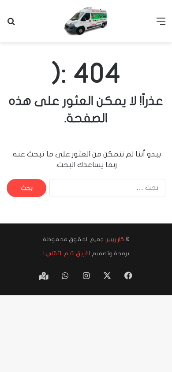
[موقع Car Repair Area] (86, 21)
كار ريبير (115, 239)
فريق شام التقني (67, 253)
